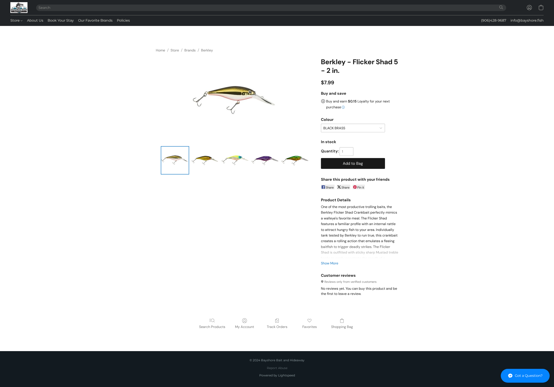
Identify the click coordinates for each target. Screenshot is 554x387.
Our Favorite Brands (95, 20)
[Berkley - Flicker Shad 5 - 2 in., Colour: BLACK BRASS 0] (175, 160)
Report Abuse (277, 368)
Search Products (212, 327)
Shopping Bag (342, 327)
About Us (35, 20)
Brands (190, 50)
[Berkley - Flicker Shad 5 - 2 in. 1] (205, 160)
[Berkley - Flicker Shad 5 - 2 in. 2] (235, 160)
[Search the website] (501, 7)
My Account (244, 327)
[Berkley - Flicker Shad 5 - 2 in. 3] (265, 160)
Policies (123, 20)
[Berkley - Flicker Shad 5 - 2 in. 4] (295, 160)
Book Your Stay (61, 20)
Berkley (207, 50)
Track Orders (277, 327)
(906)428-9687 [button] (493, 20)
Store (15, 20)
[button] (525, 376)
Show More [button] (329, 263)
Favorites (309, 327)
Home (160, 50)
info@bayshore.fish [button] (527, 20)
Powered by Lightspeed (277, 375)
